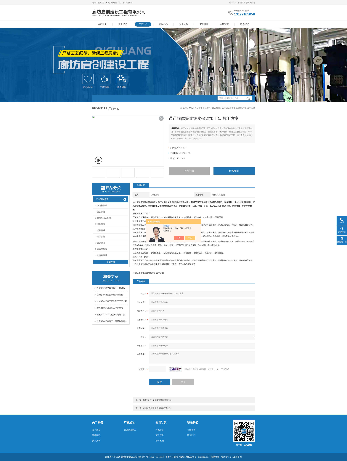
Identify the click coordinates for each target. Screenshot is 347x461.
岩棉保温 (101, 230)
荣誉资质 (204, 24)
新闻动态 (96, 435)
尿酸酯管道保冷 (104, 218)
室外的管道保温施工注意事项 (110, 308)
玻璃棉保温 (102, 205)
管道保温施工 (204, 108)
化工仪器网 (237, 457)
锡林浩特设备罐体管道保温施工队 (157, 400)
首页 (185, 108)
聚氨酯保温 (102, 249)
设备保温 (101, 212)
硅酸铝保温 (102, 255)
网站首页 (102, 24)
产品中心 (143, 24)
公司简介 (96, 430)
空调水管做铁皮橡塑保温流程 (110, 294)
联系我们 (251, 2)
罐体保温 (216, 108)
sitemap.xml (203, 457)
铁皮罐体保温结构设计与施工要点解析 (112, 314)
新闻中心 (163, 24)
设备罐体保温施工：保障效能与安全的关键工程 (112, 321)
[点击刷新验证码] (175, 369)
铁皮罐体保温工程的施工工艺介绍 (112, 301)
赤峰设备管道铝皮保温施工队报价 (157, 408)
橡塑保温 (101, 224)
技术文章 (183, 24)
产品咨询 (189, 171)
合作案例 (160, 440)
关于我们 (122, 24)
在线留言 (242, 2)
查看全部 (111, 262)
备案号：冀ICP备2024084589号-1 (181, 457)
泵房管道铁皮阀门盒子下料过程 (111, 288)
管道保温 (101, 243)
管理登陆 (215, 457)
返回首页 (232, 2)
